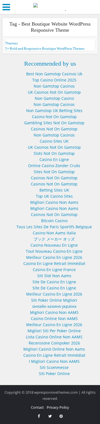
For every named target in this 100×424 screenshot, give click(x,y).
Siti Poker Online (54, 373)
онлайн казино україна (54, 306)
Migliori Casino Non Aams (54, 202)
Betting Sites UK (54, 190)
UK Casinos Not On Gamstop (54, 92)
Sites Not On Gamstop (54, 171)
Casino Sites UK (54, 141)
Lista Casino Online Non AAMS (54, 336)
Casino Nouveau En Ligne (54, 245)
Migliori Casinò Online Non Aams (54, 349)
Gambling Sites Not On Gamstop (54, 122)
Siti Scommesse (54, 367)
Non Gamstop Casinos (54, 86)
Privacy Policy (58, 407)
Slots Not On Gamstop (54, 153)
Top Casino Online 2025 (54, 80)
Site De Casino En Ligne (54, 281)
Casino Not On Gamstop (54, 116)
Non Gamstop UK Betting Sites (54, 110)
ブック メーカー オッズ (54, 239)
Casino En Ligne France (54, 269)
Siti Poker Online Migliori (54, 300)
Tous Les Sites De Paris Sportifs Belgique (54, 226)
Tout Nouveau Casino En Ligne (54, 251)
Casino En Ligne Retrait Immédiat (54, 263)
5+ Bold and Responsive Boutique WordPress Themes (44, 48)
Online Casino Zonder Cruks (54, 165)
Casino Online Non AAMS (54, 318)
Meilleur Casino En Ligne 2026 (54, 257)
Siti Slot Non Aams (54, 275)
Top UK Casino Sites (54, 196)
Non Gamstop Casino (54, 98)
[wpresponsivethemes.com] (50, 6)
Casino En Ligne (54, 159)
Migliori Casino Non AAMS (54, 312)
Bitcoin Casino (54, 220)
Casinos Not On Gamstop (54, 129)
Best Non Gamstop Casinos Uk (54, 73)
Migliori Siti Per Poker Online (54, 330)
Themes (11, 43)
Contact (37, 407)
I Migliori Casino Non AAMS (54, 361)
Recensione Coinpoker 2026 (54, 343)
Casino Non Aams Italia (54, 232)
